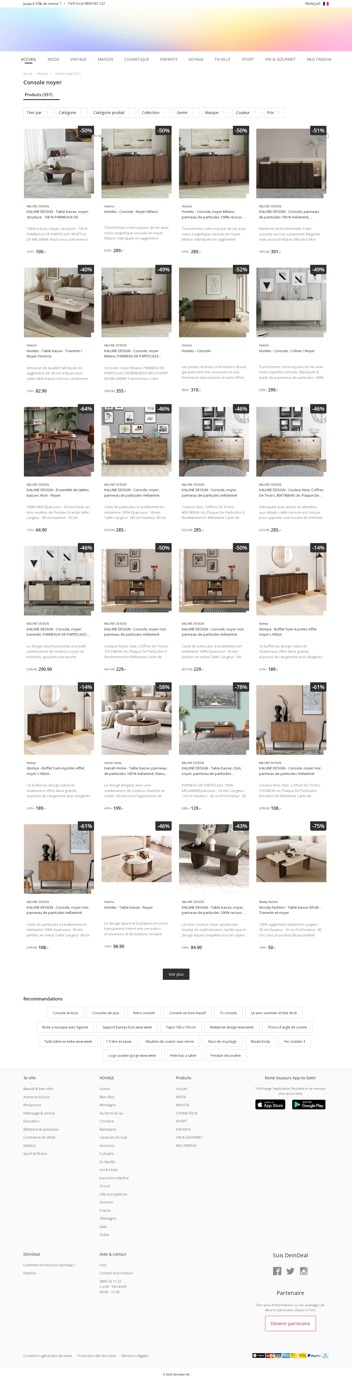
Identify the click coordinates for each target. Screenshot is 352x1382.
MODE (181, 1096)
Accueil (181, 1088)
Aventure (107, 1145)
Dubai (104, 1234)
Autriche (106, 1202)
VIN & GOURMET (189, 1137)
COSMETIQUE (187, 1113)
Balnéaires (108, 1129)
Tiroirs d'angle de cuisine (287, 1027)
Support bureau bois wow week (127, 1027)
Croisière (107, 1121)
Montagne (108, 1104)
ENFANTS (183, 1129)
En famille (107, 1161)
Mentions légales (135, 1355)
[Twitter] (290, 1271)
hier (313, 1310)
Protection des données (97, 1355)
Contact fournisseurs (116, 1272)
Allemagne (108, 1218)
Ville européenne (113, 1194)
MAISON (182, 1104)
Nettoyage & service (39, 1113)
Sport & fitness (35, 1153)
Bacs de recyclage (222, 1041)
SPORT (181, 1121)
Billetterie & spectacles (41, 1129)
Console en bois (65, 1013)
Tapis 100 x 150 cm (181, 1027)
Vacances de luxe (113, 1137)
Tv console (228, 1013)
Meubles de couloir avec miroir (170, 1041)
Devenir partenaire (290, 1323)
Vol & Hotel (108, 1169)
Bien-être (107, 1096)
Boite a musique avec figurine (65, 1027)
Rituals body (260, 1041)
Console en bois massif (187, 1013)
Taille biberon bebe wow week (68, 1041)
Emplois (29, 1272)
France (105, 1210)
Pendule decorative (226, 1055)
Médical (29, 1145)
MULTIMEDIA (186, 1145)
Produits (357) (39, 94)
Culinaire (107, 1153)
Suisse (105, 1088)
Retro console (144, 1013)
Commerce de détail (39, 1137)
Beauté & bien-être (38, 1088)
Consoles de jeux (105, 1013)
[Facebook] (277, 1271)
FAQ (103, 1265)
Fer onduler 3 (294, 1041)
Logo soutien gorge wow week (132, 1055)
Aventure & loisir (36, 1096)
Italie (103, 1226)
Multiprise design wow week (232, 1027)
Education (31, 1121)
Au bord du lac (111, 1113)
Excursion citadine (114, 1177)
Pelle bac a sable (183, 1055)
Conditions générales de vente (47, 1355)
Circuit (105, 1185)
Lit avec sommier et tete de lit (274, 1013)
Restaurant (32, 1104)
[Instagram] (303, 1271)
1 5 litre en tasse (118, 1041)
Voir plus (176, 974)
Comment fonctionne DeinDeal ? (49, 1265)
